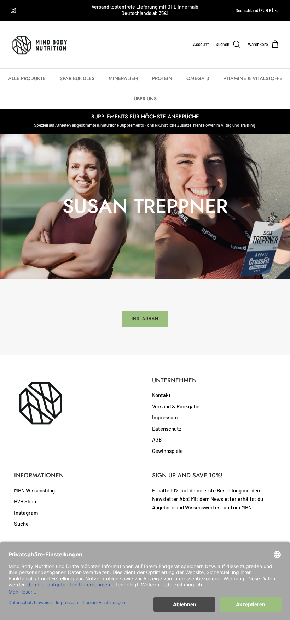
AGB (157, 439)
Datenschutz (166, 428)
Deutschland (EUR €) (254, 10)
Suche (21, 523)
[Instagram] (13, 10)
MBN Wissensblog (34, 490)
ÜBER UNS (145, 98)
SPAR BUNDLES (77, 78)
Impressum (165, 417)
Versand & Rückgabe (175, 406)
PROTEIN (162, 78)
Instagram (145, 318)
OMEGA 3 (197, 78)
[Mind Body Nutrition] (40, 44)
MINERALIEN (123, 78)
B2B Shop (25, 501)
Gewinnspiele (167, 451)
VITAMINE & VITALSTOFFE (252, 78)
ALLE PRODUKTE (27, 78)
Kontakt (161, 395)
